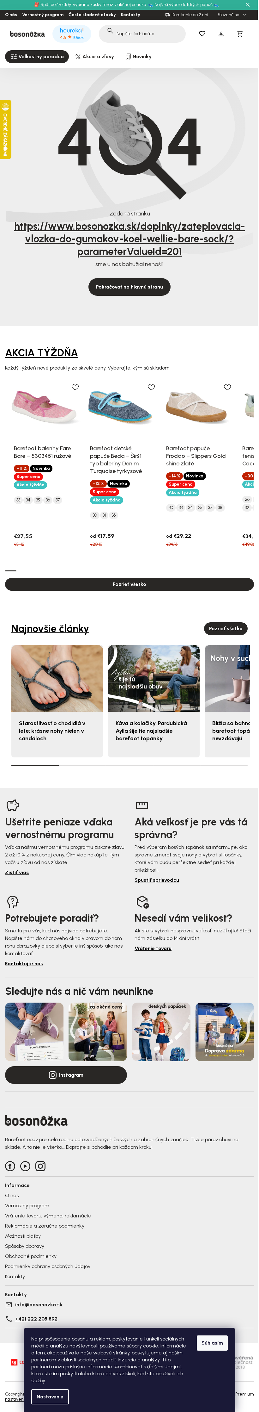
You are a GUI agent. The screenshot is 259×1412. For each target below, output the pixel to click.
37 (58, 500)
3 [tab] (33, 571)
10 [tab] (112, 571)
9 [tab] (101, 571)
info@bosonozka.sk (39, 1305)
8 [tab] (90, 571)
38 (220, 507)
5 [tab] (56, 571)
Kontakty (130, 14)
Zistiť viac (17, 872)
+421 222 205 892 (36, 1319)
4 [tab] (44, 571)
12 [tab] (135, 571)
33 (18, 500)
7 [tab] (78, 571)
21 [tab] (237, 571)
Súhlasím (212, 1343)
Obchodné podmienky (31, 1256)
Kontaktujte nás (24, 964)
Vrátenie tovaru (153, 948)
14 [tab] (158, 571)
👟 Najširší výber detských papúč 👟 (183, 4)
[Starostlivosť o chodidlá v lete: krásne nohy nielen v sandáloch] (57, 678)
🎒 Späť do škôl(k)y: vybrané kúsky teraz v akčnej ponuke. (91, 4)
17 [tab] (191, 571)
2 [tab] (22, 571)
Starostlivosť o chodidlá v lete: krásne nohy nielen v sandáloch (52, 731)
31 (104, 515)
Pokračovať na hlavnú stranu (129, 287)
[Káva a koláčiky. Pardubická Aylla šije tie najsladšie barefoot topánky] (154, 678)
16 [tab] (180, 571)
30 (95, 515)
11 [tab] (124, 571)
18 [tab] (203, 571)
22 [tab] (248, 571)
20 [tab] (226, 571)
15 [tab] (169, 571)
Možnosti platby (23, 1236)
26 (247, 499)
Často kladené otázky (92, 14)
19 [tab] (214, 571)
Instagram (71, 1075)
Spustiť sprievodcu (157, 880)
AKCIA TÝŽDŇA (41, 353)
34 (28, 500)
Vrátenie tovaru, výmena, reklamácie (48, 1216)
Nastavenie (50, 1397)
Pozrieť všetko (129, 584)
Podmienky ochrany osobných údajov (47, 1266)
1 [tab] (10, 570)
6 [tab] (67, 571)
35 (38, 500)
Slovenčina (229, 14)
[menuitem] (37, 56)
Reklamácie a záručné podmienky (44, 1226)
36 (48, 500)
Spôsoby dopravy (24, 1246)
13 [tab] (146, 571)
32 (247, 507)
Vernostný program (42, 14)
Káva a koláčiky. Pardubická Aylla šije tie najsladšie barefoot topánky (151, 731)
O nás (11, 14)
